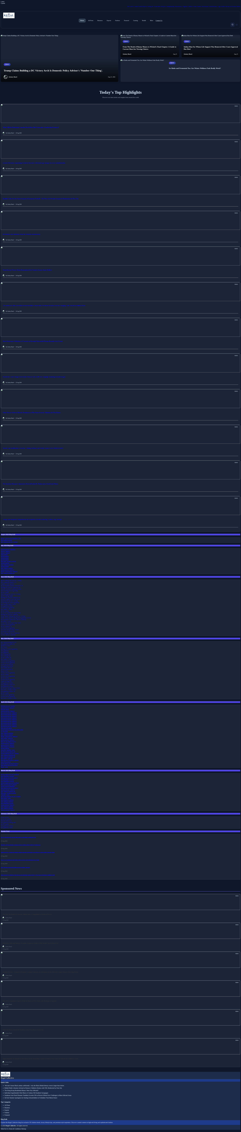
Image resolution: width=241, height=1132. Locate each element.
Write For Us (4, 1129)
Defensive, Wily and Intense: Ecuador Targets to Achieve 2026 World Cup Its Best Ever (20, 844)
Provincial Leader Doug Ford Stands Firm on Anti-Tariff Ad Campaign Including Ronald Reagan (34, 377)
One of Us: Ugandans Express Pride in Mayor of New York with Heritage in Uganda (20, 859)
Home (82, 20)
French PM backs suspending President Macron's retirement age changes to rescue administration (34, 163)
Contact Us (159, 20)
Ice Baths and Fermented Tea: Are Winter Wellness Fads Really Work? (195, 68)
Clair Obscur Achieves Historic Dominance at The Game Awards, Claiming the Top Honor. (32, 412)
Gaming (135, 20)
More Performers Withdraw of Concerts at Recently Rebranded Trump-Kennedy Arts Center (33, 341)
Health (144, 20)
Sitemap (23, 1129)
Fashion (117, 20)
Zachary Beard (13, 77)
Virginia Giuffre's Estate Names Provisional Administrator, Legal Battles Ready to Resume (164, 6)
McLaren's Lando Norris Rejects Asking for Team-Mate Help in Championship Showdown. (109, 6)
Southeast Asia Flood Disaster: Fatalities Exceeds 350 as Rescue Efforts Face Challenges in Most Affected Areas (38, 1095)
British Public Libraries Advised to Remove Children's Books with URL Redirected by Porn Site (33, 1088)
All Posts (90, 20)
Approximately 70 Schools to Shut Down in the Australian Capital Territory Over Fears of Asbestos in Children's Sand (28, 874)
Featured (126, 20)
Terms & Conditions (15, 1129)
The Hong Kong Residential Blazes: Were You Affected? (21, 1090)
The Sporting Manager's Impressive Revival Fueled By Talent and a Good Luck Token (30, 484)
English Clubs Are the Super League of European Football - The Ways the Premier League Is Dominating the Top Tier (41, 198)
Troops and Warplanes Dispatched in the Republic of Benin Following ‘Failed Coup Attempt (32, 519)
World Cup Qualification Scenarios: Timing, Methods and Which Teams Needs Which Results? (33, 448)
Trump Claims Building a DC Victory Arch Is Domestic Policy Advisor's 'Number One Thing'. (53, 70)
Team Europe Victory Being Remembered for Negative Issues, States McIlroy (27, 270)
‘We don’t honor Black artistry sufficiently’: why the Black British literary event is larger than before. (34, 1085)
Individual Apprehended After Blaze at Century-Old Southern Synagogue (26, 1093)
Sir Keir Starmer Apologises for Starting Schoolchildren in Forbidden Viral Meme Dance (31, 1098)
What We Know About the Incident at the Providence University (15, 867)
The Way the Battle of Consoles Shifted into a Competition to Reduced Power (18, 837)
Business (100, 20)
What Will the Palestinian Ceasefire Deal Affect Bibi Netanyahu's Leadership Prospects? (31, 127)
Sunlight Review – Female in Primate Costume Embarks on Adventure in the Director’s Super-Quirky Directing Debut (28, 852)
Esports (109, 20)
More (151, 20)
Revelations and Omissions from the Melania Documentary (21, 234)
